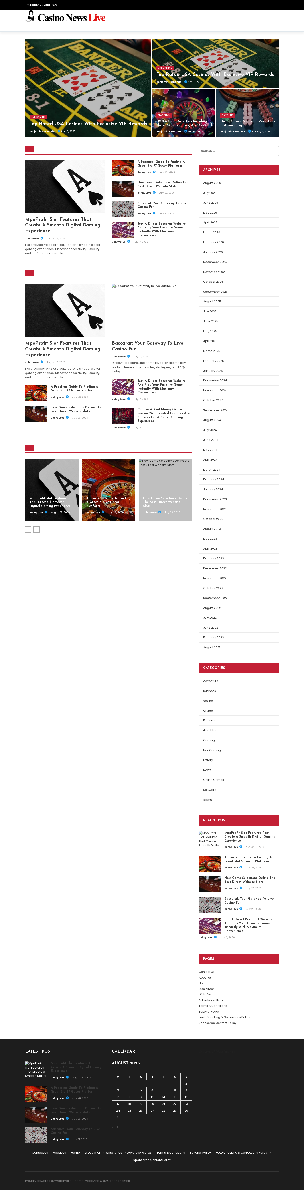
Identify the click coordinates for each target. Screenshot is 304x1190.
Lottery (208, 760)
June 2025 (210, 321)
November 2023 (215, 509)
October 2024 (213, 400)
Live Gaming (38, 117)
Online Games (213, 780)
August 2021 (211, 647)
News (207, 770)
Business (209, 691)
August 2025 (212, 301)
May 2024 (210, 450)
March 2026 (211, 232)
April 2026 (210, 222)
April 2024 (210, 459)
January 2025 (213, 371)
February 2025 (213, 361)
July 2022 (210, 618)
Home (203, 983)
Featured (209, 720)
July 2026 (210, 193)
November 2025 (215, 272)
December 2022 (215, 568)
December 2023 (215, 499)
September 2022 (215, 598)
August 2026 (212, 183)
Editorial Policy (209, 1011)
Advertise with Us (211, 1000)
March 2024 (211, 469)
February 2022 (213, 637)
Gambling (228, 115)
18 (129, 1104)
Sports (208, 799)
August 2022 (212, 608)
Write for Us (207, 994)
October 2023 (213, 519)
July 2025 (210, 311)
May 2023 (210, 538)
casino (208, 701)
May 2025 (210, 331)
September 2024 (215, 410)
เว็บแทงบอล (230, 1052)
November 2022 (215, 578)
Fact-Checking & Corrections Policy (224, 1017)
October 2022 (213, 588)
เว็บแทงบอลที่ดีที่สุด (211, 1052)
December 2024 (215, 380)
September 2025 (215, 292)
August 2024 (212, 420)
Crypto (208, 711)
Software (209, 790)
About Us (205, 977)
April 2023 (210, 548)
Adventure (210, 681)
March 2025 (211, 351)
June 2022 (210, 628)
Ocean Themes (118, 1181)
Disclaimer (206, 989)
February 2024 (213, 479)
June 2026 (210, 203)
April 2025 (210, 341)
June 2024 (210, 440)
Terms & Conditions (213, 1006)
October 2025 (213, 282)
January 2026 (213, 252)
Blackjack (164, 115)
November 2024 (215, 390)
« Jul (115, 1127)
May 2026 (210, 213)
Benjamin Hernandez (43, 131)
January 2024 (213, 489)
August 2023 (212, 529)
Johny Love (32, 238)
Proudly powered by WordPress (48, 1181)
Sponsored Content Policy (217, 1023)
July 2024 (210, 430)
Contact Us (207, 972)
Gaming (209, 740)
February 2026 (213, 242)
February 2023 (213, 558)
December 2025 (215, 262)
